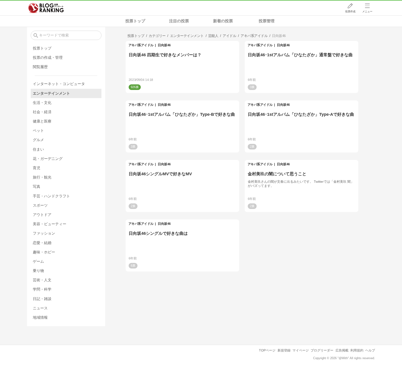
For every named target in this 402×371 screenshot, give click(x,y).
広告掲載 (341, 350)
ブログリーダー (322, 350)
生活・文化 (42, 103)
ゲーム (38, 261)
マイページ (300, 350)
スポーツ (40, 205)
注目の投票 (179, 21)
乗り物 (38, 271)
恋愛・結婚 (42, 243)
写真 (36, 187)
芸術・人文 (42, 280)
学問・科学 (42, 289)
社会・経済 (42, 112)
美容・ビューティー (49, 224)
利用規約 (356, 350)
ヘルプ (370, 350)
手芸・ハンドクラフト (51, 196)
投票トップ (135, 21)
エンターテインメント (51, 93)
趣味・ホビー (44, 252)
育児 (36, 168)
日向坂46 (164, 45)
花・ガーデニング (48, 159)
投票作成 (350, 11)
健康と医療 (42, 121)
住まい (38, 149)
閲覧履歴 (40, 67)
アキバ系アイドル (141, 45)
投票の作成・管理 (48, 58)
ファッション (44, 233)
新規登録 (284, 350)
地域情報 (40, 317)
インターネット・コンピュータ (59, 84)
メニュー (367, 11)
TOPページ (267, 350)
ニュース (40, 308)
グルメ (38, 140)
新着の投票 (223, 21)
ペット (38, 130)
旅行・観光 (42, 177)
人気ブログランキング (46, 7)
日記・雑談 (42, 299)
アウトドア (42, 215)
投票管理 (267, 21)
